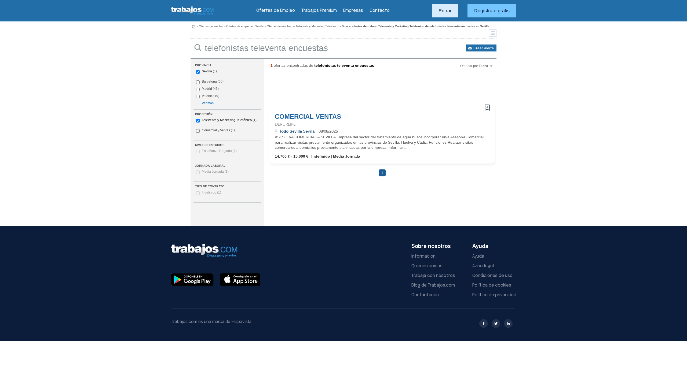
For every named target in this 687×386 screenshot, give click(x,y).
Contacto (380, 10)
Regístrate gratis (492, 10)
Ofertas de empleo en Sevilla (245, 26)
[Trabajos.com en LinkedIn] (508, 323)
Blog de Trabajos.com (433, 285)
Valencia (208, 96)
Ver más (208, 103)
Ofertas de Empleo (275, 10)
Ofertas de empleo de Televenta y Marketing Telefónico (302, 26)
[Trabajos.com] (192, 14)
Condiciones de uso (492, 275)
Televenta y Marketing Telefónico (227, 120)
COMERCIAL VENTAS (308, 116)
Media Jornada (215, 171)
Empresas (353, 10)
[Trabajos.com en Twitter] (496, 323)
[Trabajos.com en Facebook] (483, 323)
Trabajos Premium (319, 10)
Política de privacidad (494, 295)
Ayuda (478, 256)
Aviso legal (483, 266)
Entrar (445, 10)
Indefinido (211, 192)
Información (423, 256)
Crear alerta (483, 48)
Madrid (207, 89)
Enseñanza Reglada (219, 151)
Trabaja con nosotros (433, 275)
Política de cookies (491, 285)
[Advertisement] (371, 88)
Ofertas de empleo (211, 26)
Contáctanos (425, 295)
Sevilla (207, 71)
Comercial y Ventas (216, 130)
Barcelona (209, 81)
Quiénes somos (427, 266)
